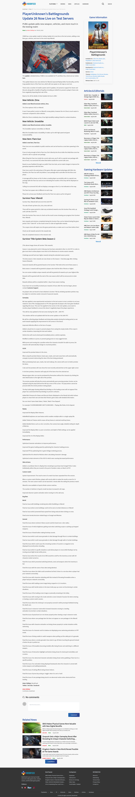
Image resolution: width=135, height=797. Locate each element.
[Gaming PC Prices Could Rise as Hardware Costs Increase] (106, 204)
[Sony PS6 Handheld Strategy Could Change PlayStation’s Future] (106, 213)
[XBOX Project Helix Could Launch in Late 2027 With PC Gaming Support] (106, 125)
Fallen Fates (72, 782)
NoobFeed (24, 9)
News (69, 4)
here (23, 78)
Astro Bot (44, 732)
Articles (76, 4)
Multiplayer (93, 74)
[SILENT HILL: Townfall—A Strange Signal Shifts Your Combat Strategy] (106, 99)
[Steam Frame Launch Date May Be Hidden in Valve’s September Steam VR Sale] (106, 221)
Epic (104, 58)
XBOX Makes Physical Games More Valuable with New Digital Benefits (59, 725)
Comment (74, 715)
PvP (97, 78)
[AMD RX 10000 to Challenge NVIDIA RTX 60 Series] (106, 178)
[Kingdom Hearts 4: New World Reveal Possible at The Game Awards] (31, 758)
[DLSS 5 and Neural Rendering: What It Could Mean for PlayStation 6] (106, 134)
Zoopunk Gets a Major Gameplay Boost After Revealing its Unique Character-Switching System (59, 738)
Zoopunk (44, 745)
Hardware (85, 4)
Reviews (63, 4)
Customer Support (32, 288)
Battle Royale (101, 76)
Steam (100, 58)
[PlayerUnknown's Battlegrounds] (98, 49)
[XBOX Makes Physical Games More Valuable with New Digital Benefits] (31, 732)
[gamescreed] (29, 788)
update (27, 76)
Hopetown (72, 775)
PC (56, 792)
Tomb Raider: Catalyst (74, 784)
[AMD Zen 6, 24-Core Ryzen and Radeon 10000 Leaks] (106, 230)
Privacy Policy (96, 782)
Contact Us (95, 784)
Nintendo (62, 792)
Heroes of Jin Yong (74, 780)
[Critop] (34, 788)
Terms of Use (96, 780)
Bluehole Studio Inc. (98, 63)
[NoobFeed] (29, 4)
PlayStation (44, 792)
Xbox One (95, 58)
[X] (22, 787)
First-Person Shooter (102, 74)
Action (92, 72)
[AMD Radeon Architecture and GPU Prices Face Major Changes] (106, 195)
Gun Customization (91, 78)
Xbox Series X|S (97, 60)
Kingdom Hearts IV (46, 758)
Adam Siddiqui (31, 30)
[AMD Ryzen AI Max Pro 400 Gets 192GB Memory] (106, 239)
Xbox (51, 792)
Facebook (36, 685)
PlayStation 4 (89, 60)
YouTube (30, 685)
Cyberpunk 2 (72, 777)
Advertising (96, 777)
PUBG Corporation (90, 65)
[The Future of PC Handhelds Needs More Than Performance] (106, 187)
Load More (51, 761)
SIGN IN (110, 4)
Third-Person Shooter (91, 76)
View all (98, 163)
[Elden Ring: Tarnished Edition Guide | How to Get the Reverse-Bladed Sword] (106, 108)
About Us (95, 775)
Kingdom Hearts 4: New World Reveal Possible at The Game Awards (60, 750)
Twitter (24, 685)
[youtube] (25, 788)
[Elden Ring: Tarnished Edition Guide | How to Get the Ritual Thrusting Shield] (106, 117)
